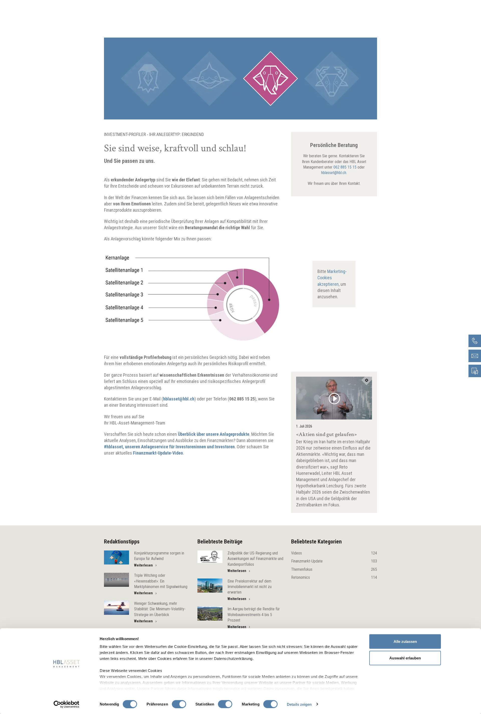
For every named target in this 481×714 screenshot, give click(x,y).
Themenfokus (334, 569)
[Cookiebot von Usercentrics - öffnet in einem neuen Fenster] (66, 704)
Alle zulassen (405, 641)
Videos (334, 553)
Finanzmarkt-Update (334, 561)
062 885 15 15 (344, 167)
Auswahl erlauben (405, 658)
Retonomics (334, 577)
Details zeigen (299, 704)
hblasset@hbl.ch (333, 172)
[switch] (179, 704)
